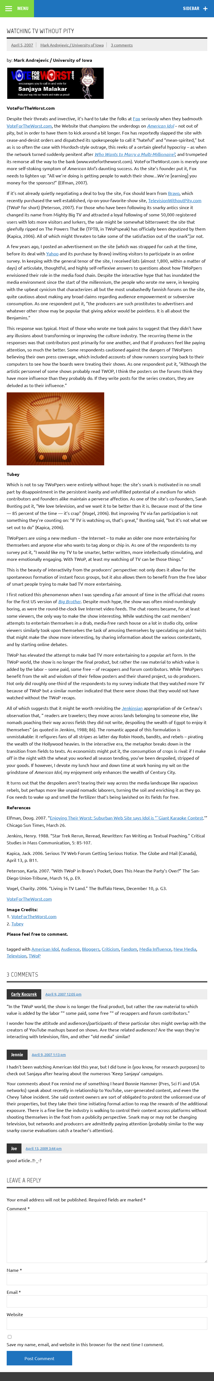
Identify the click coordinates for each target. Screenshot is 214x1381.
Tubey (17, 923)
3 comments (122, 44)
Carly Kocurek (24, 994)
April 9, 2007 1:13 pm (49, 1054)
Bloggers (90, 949)
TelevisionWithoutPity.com (174, 200)
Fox (136, 118)
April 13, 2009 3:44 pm (44, 1148)
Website (15, 1314)
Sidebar (191, 8)
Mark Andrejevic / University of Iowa (72, 44)
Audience (70, 949)
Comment (18, 1208)
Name (14, 1270)
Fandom (129, 949)
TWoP (35, 955)
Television (16, 955)
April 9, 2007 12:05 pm (63, 994)
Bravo (173, 193)
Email (14, 1292)
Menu (22, 8)
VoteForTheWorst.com (29, 125)
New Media (185, 949)
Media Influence (155, 949)
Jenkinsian (132, 708)
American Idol (45, 949)
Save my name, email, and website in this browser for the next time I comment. (85, 1344)
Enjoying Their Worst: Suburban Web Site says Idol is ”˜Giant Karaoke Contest (126, 817)
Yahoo (52, 253)
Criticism (110, 949)
